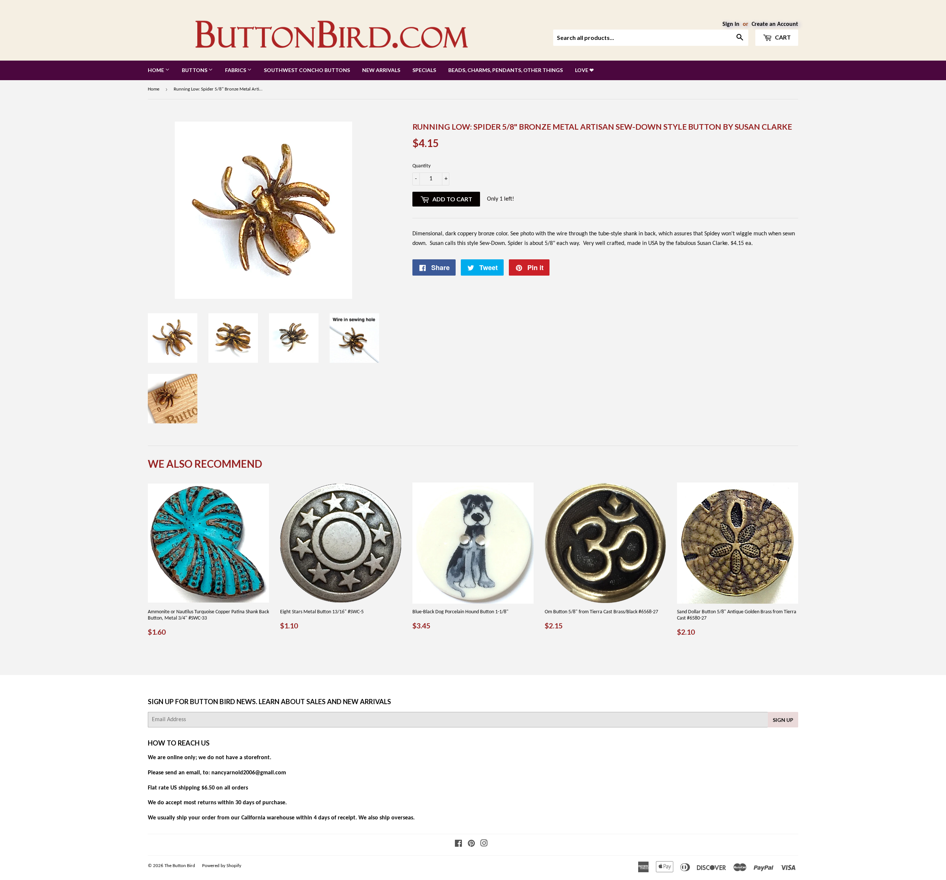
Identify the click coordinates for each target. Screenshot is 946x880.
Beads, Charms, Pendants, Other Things (505, 70)
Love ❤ (584, 70)
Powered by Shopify (221, 865)
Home (156, 70)
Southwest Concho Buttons (307, 70)
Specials (424, 70)
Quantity (421, 166)
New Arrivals (381, 70)
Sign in (730, 24)
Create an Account (775, 24)
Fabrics (236, 70)
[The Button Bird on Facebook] (458, 844)
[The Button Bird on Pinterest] (471, 844)
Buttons (195, 70)
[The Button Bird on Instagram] (484, 844)
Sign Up (783, 720)
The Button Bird (179, 865)
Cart (782, 37)
